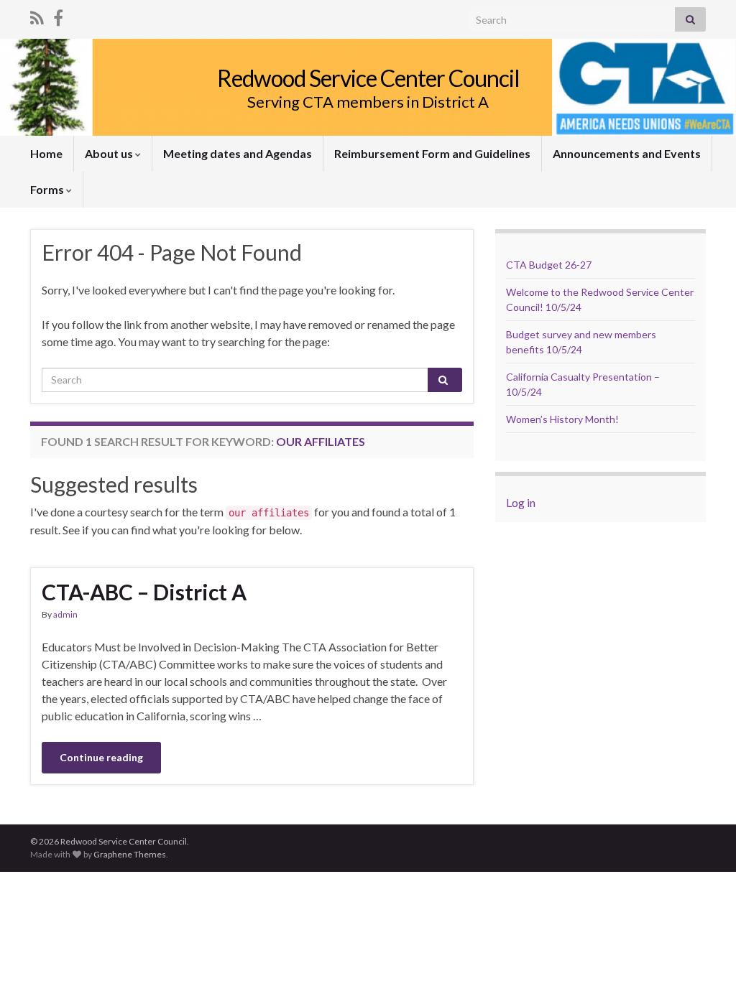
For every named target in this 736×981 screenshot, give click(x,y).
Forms (48, 189)
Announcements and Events (627, 153)
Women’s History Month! (562, 419)
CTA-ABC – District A (144, 592)
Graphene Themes (129, 854)
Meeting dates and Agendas (237, 153)
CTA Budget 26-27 (549, 265)
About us (110, 153)
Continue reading (101, 757)
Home (46, 153)
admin (65, 614)
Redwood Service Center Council (368, 78)
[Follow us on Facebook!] (58, 15)
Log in (520, 502)
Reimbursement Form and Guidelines (432, 153)
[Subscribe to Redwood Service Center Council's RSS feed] (37, 15)
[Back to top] (704, 949)
